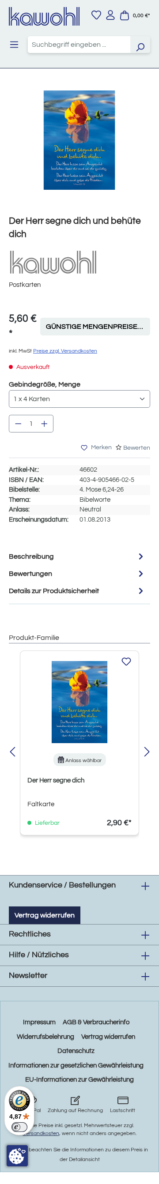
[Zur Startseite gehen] (44, 16)
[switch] (19, 1127)
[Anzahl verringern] (18, 423)
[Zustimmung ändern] (17, 1155)
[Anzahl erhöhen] (44, 423)
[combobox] (79, 44)
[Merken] (126, 662)
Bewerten (136, 448)
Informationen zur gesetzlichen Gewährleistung (76, 1065)
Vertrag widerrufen (45, 915)
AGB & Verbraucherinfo (96, 1022)
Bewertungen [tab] (30, 573)
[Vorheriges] (12, 752)
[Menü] (14, 45)
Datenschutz (76, 1051)
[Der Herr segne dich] (79, 702)
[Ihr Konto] (110, 15)
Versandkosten (41, 1133)
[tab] (77, 556)
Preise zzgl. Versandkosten (65, 351)
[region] (79, 148)
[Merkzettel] (96, 15)
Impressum (39, 1022)
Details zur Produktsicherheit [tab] (54, 590)
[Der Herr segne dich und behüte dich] (79, 140)
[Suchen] (140, 44)
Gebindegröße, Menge (44, 384)
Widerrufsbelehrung (45, 1037)
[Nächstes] (147, 752)
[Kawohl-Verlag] (53, 262)
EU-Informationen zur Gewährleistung (79, 1079)
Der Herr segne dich (55, 780)
